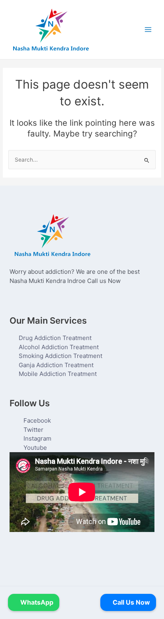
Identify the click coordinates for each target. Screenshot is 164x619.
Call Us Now (130, 602)
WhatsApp (36, 602)
